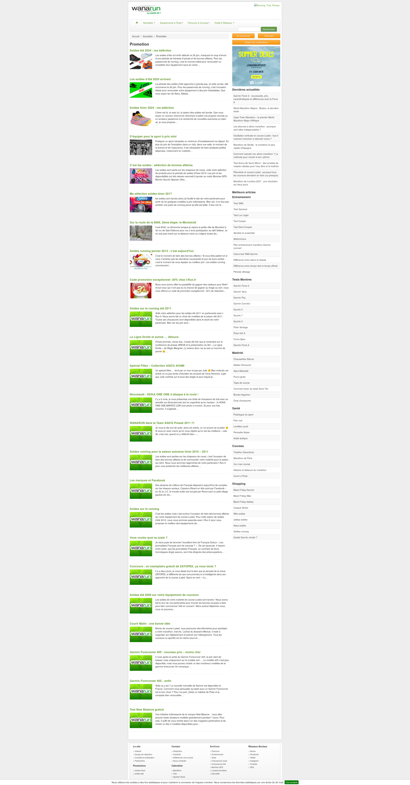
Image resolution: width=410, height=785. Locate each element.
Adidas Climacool (242, 365)
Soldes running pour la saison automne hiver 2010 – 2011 (169, 451)
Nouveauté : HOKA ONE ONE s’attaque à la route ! (164, 394)
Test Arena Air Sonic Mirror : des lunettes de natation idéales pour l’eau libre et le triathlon (256, 164)
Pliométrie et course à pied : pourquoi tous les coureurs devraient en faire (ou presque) (256, 174)
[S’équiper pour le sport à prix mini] (141, 147)
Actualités (148, 22)
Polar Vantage (241, 327)
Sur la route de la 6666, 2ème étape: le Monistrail (163, 222)
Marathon (177, 770)
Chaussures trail (219, 764)
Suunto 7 (238, 315)
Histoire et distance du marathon (250, 470)
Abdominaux (240, 238)
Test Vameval (240, 209)
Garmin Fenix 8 (241, 345)
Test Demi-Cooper (243, 227)
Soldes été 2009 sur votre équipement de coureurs (164, 595)
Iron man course (242, 464)
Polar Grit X (239, 333)
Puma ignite (240, 376)
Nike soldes (239, 513)
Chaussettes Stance (244, 359)
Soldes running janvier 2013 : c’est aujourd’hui (162, 251)
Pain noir (238, 420)
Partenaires (140, 760)
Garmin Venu (240, 291)
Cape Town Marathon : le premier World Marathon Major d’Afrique (254, 119)
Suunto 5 (238, 309)
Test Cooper (240, 221)
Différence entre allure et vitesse (250, 259)
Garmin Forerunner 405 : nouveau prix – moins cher (165, 652)
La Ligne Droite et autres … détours (154, 337)
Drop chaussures (242, 400)
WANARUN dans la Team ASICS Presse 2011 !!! (162, 423)
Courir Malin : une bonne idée (150, 623)
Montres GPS (217, 767)
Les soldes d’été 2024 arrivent (150, 79)
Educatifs (216, 773)
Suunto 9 (238, 321)
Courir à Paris (240, 476)
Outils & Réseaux (224, 22)
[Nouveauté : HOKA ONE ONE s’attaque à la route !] (141, 404)
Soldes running (241, 531)
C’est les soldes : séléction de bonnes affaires (161, 165)
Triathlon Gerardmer (244, 452)
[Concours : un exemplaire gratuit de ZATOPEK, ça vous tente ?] (141, 576)
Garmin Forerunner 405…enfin (150, 681)
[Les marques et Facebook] (141, 490)
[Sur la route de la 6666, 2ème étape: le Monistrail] (141, 233)
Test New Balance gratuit (147, 709)
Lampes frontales (219, 770)
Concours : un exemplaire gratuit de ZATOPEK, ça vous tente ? (173, 566)
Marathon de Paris (243, 458)
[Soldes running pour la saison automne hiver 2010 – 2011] (141, 462)
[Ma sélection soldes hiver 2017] (141, 204)
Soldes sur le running (144, 509)
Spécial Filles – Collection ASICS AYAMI (157, 365)
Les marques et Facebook (147, 480)
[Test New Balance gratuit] (141, 720)
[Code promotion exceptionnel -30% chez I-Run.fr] (141, 290)
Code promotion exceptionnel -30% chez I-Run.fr (163, 279)
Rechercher (269, 29)
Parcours (215, 751)
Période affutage (242, 271)
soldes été (139, 773)
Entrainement (217, 754)
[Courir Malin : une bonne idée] (141, 634)
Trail (175, 773)
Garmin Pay (240, 297)
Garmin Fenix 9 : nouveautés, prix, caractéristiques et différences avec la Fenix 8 (256, 99)
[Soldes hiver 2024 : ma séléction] (141, 118)
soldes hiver (140, 770)
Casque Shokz (241, 507)
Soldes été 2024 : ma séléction (150, 50)
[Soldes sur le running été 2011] (141, 318)
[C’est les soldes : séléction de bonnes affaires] (141, 175)
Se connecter (243, 35)
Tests (214, 757)
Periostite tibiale (242, 432)
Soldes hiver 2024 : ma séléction (152, 108)
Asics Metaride (241, 370)
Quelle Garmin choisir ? (245, 537)
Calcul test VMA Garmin (246, 254)
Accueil (135, 36)
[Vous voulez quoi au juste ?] (141, 548)
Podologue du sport (243, 414)
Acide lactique (241, 438)
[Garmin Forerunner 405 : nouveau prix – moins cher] (141, 662)
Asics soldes (240, 525)
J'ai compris (292, 782)
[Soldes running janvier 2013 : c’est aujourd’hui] (141, 261)
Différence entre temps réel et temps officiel (256, 265)
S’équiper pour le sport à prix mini (153, 136)
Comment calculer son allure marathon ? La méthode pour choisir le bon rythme (256, 155)
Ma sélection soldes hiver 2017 (151, 194)
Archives (215, 746)
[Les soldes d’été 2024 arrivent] (141, 89)
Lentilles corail (241, 426)
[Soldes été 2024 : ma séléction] (141, 61)
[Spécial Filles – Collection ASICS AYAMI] (141, 376)
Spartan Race (179, 776)
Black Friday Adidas (244, 501)
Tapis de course (242, 382)
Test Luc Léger (241, 215)
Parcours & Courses (198, 22)
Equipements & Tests (170, 22)
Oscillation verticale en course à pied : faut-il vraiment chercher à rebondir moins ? (256, 137)
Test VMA (238, 203)
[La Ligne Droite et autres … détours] (141, 347)
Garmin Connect (242, 303)
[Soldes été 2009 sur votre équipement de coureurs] (141, 605)
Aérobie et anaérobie (244, 233)
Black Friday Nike (242, 495)
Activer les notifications (256, 42)
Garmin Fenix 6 (241, 285)
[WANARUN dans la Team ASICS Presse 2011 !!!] (141, 433)
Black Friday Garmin (244, 489)
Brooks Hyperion (242, 394)
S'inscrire (269, 35)
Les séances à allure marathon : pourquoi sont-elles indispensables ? (255, 128)
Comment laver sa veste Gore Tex (251, 388)
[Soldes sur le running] (141, 519)
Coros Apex (239, 339)
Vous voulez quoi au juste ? (149, 537)
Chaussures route (219, 760)
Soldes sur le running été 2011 (150, 308)
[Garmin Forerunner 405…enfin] (141, 691)
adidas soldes (240, 519)
